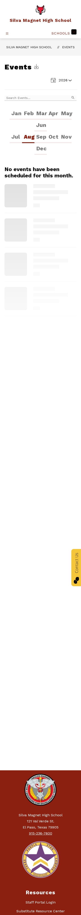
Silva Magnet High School (29, 47)
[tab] (16, 114)
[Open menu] (7, 33)
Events (68, 47)
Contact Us (76, 563)
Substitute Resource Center (40, 911)
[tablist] (40, 119)
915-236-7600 (40, 833)
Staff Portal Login (41, 902)
